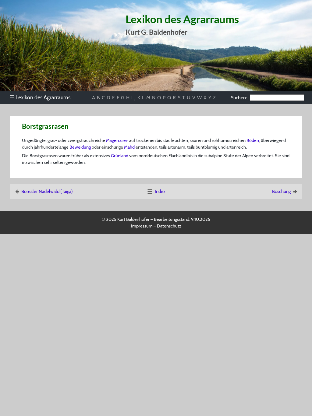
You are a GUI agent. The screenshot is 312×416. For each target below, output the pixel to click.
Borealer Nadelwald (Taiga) (47, 191)
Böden (252, 140)
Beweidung (80, 147)
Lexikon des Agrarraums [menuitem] (39, 97)
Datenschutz (169, 226)
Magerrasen (117, 140)
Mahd (129, 147)
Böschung (281, 191)
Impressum (142, 226)
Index (160, 191)
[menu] (42, 97)
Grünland (119, 155)
